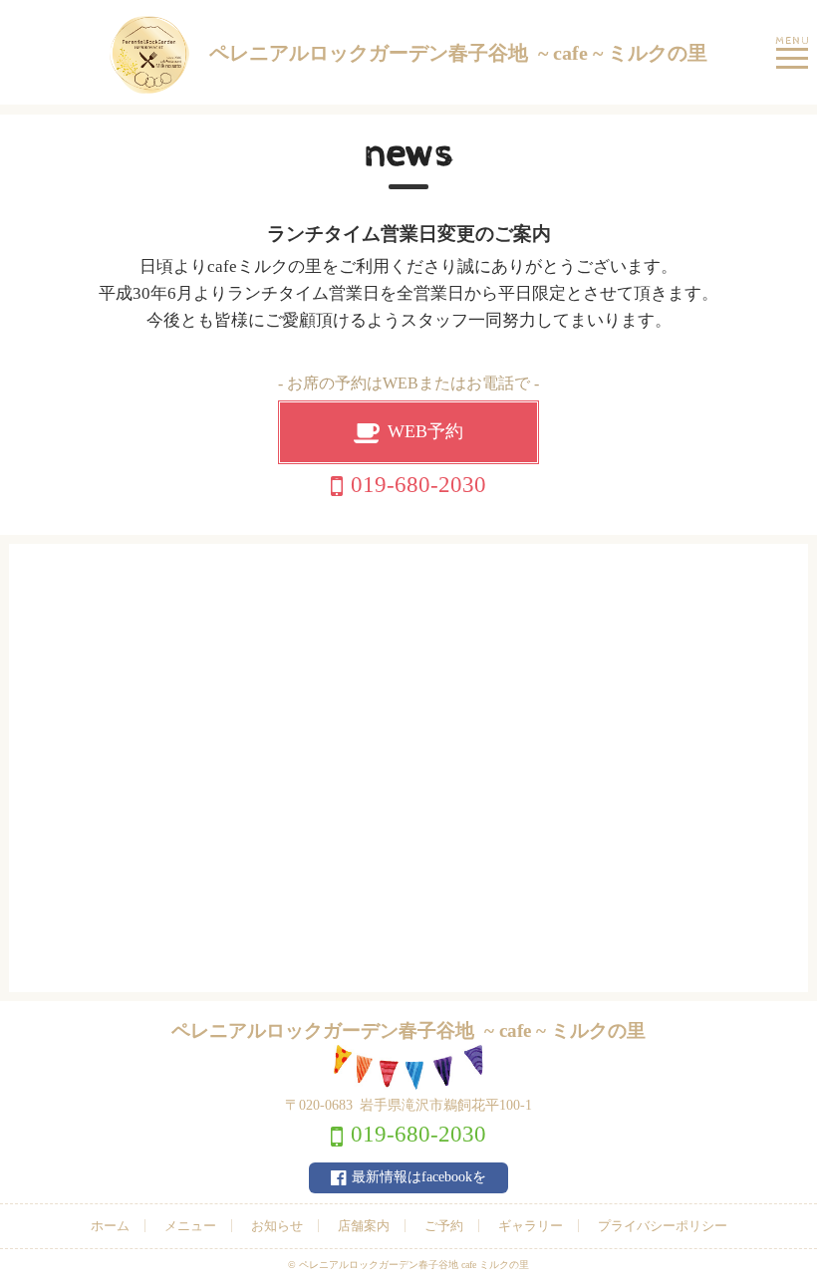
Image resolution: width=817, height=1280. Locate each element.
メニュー (190, 1225)
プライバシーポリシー (662, 1225)
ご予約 (443, 1225)
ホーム (110, 1225)
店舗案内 (364, 1225)
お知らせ (277, 1225)
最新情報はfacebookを (419, 1176)
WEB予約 (425, 431)
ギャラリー (530, 1225)
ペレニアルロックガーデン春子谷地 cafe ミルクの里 (414, 1264)
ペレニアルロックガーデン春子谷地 (458, 53)
